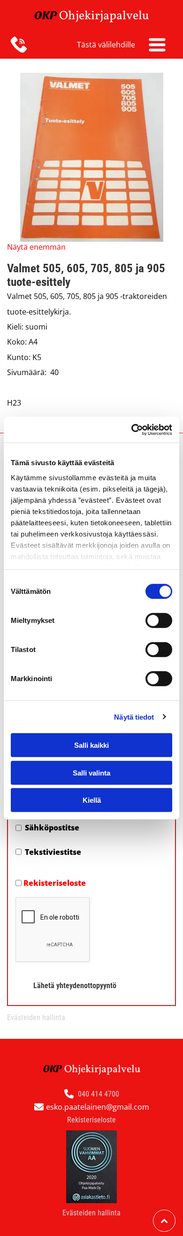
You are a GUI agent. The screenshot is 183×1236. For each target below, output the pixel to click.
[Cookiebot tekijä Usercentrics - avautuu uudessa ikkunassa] (131, 429)
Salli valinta (91, 772)
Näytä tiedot (134, 717)
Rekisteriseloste (54, 883)
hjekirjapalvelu (108, 16)
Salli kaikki (91, 745)
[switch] (158, 620)
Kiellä (92, 800)
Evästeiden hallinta (36, 1017)
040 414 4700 (98, 1094)
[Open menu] (157, 44)
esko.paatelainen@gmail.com (97, 1107)
